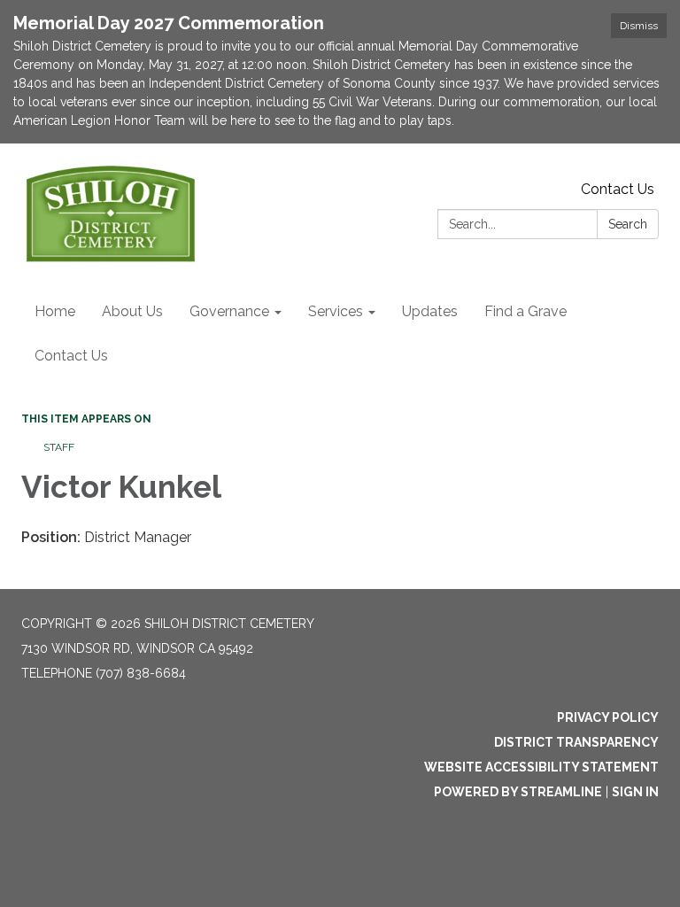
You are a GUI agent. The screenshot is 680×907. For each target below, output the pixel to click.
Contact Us (617, 189)
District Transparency (576, 742)
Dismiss (639, 25)
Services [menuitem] (335, 311)
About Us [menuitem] (132, 311)
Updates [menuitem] (430, 311)
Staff (58, 447)
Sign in (635, 792)
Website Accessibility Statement (541, 767)
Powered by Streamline (518, 792)
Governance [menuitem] (229, 311)
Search (627, 224)
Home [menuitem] (55, 311)
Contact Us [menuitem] (71, 355)
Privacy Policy (608, 717)
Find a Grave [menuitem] (525, 311)
